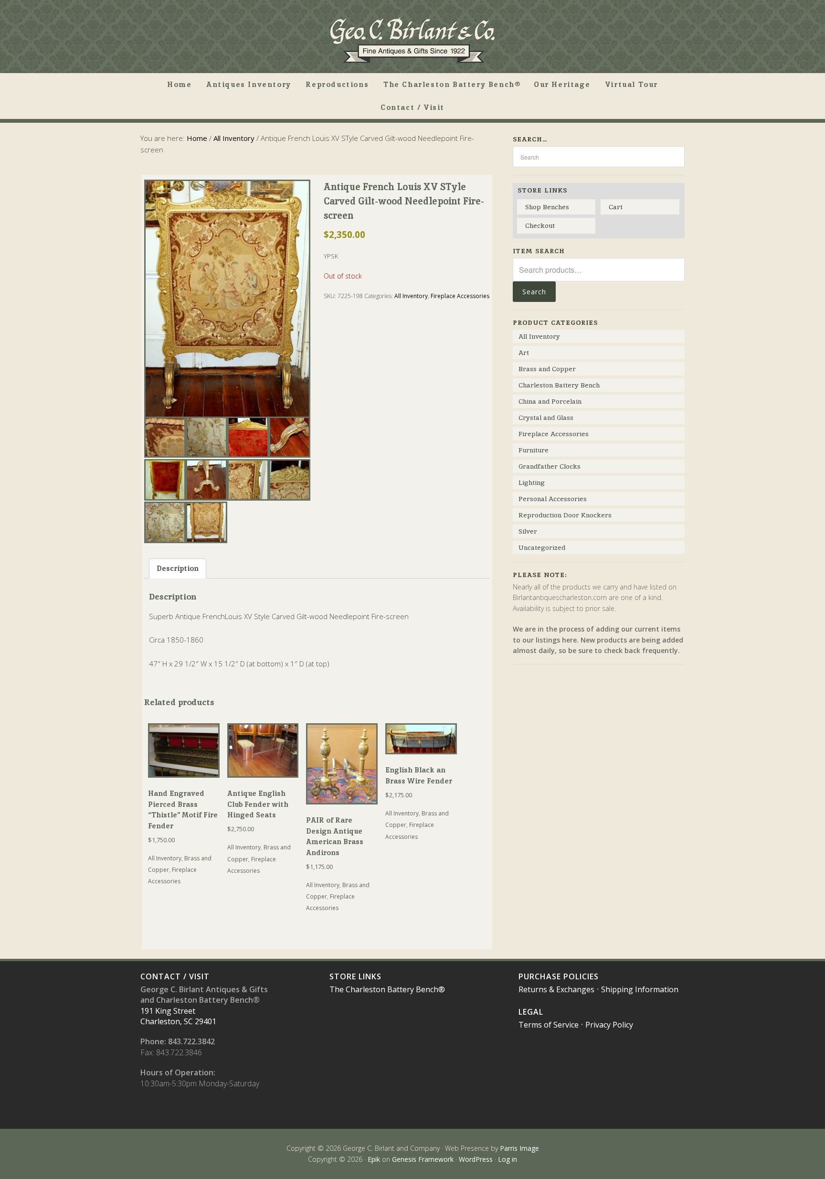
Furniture (533, 450)
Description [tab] (178, 568)
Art (523, 352)
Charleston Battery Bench (559, 385)
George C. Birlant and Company (412, 40)
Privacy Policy (609, 1024)
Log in (507, 1159)
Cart (616, 207)
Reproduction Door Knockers (565, 515)
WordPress (476, 1159)
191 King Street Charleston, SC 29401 (178, 1016)
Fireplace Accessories (460, 296)
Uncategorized (541, 547)
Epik (374, 1159)
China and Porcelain (550, 401)
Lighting (531, 482)
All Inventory (233, 138)
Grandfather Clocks (549, 466)
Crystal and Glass (545, 417)
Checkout (540, 225)
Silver (527, 531)
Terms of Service (548, 1024)
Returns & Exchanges (556, 989)
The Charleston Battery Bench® (387, 989)
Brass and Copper (547, 368)
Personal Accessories (552, 498)
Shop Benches (547, 207)
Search (534, 291)
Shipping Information (639, 989)
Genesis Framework (423, 1159)
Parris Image (519, 1148)
